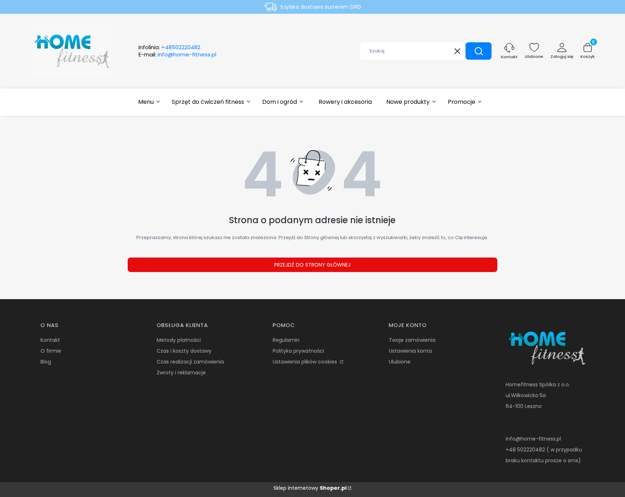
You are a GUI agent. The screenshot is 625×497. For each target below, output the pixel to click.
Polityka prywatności (298, 350)
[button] (478, 51)
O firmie (51, 350)
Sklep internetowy (309, 488)
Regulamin (286, 340)
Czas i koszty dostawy (184, 350)
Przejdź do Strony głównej (312, 264)
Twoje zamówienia (412, 340)
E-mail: (177, 54)
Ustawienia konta (410, 350)
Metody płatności (179, 340)
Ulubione (400, 361)
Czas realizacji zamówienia (190, 361)
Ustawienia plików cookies (306, 361)
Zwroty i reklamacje (181, 372)
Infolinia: (169, 47)
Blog (46, 361)
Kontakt (50, 340)
